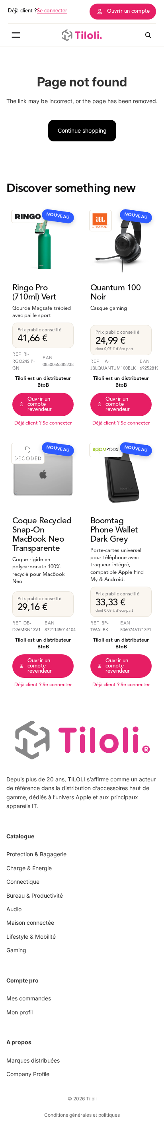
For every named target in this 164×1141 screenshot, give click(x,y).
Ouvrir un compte (128, 11)
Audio (13, 909)
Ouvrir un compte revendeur (39, 404)
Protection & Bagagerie (36, 854)
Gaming (16, 950)
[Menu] (16, 35)
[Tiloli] (81, 35)
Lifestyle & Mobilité (31, 936)
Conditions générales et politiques (82, 1115)
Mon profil (19, 1011)
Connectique (22, 881)
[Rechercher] (148, 35)
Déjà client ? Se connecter (43, 423)
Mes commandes (28, 998)
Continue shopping (82, 130)
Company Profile (27, 1074)
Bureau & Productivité (34, 895)
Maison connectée (30, 922)
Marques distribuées (33, 1060)
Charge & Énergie (29, 867)
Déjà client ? (37, 11)
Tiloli (91, 1099)
